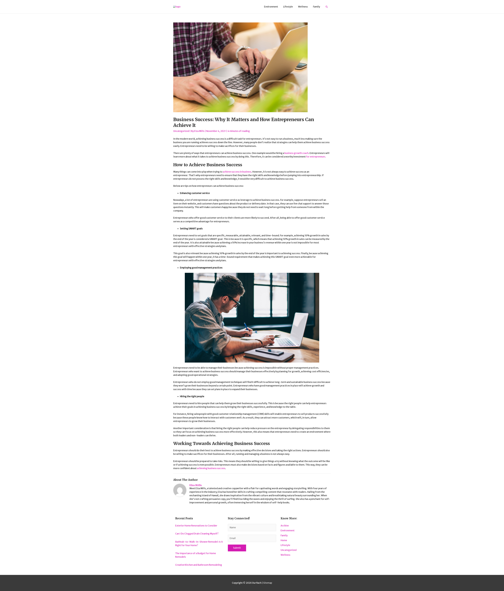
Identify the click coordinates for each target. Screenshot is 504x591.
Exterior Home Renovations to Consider (196, 525)
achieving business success (211, 468)
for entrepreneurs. (316, 156)
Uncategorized (181, 131)
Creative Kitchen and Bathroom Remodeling (198, 564)
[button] (326, 6)
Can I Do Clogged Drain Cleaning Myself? (197, 533)
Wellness (285, 554)
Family (284, 535)
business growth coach (296, 153)
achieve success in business (237, 171)
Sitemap (267, 582)
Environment (288, 530)
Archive (285, 525)
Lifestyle (285, 545)
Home (284, 540)
